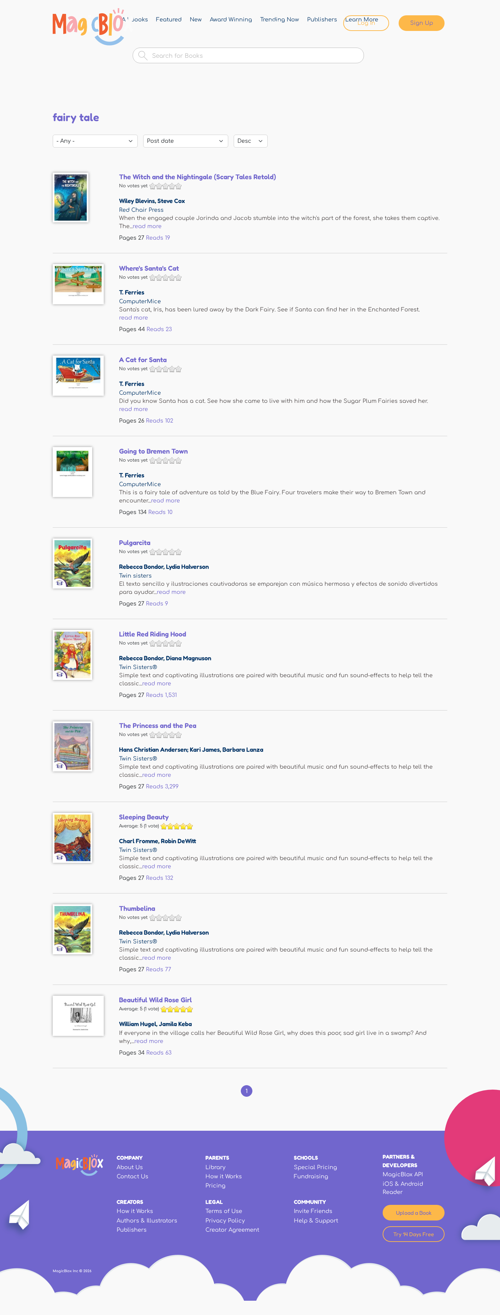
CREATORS (130, 1201)
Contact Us (132, 1177)
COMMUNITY (310, 1201)
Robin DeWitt (178, 840)
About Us (130, 1167)
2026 (87, 1271)
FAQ (275, 23)
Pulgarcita (134, 543)
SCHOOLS (306, 1157)
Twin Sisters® (138, 667)
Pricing (215, 1186)
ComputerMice (140, 301)
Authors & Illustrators (147, 1221)
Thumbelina (137, 908)
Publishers (132, 1230)
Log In (366, 23)
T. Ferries (131, 292)
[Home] (93, 27)
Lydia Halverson (187, 566)
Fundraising (311, 1177)
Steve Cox (171, 200)
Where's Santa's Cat (149, 268)
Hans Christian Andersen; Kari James (169, 749)
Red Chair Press (141, 210)
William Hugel (137, 1023)
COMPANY (130, 1157)
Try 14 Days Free (413, 1234)
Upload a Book (414, 1212)
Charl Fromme (138, 840)
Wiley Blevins (137, 200)
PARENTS (217, 1157)
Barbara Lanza (242, 749)
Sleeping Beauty (144, 817)
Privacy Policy (225, 1221)
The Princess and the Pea (157, 725)
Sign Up (421, 23)
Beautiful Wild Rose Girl (155, 1000)
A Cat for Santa (143, 360)
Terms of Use (223, 1211)
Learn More (313, 23)
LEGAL (214, 1201)
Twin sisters (135, 576)
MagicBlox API (403, 1175)
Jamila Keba (175, 1023)
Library (243, 23)
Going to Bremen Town (153, 451)
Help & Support (316, 1221)
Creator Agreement (232, 1230)
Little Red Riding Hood (152, 634)
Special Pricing (315, 1167)
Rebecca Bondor (141, 566)
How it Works (223, 1177)
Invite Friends (313, 1211)
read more (147, 226)
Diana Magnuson (188, 658)
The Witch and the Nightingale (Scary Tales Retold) (197, 177)
